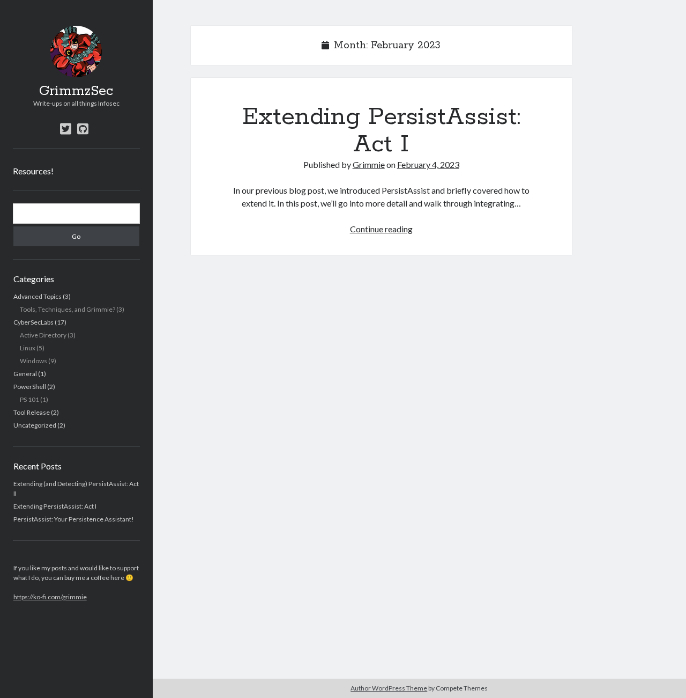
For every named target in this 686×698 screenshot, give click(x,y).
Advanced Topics (37, 296)
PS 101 (29, 399)
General (25, 374)
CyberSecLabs (33, 322)
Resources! (33, 171)
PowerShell (29, 387)
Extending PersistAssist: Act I (54, 506)
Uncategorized (34, 425)
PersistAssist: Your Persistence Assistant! (73, 519)
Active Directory (43, 335)
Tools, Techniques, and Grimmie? (67, 309)
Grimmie (369, 164)
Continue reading (381, 229)
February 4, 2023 (428, 164)
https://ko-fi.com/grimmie (50, 597)
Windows (33, 361)
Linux (27, 348)
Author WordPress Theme (389, 688)
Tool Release (31, 412)
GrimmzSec (76, 91)
